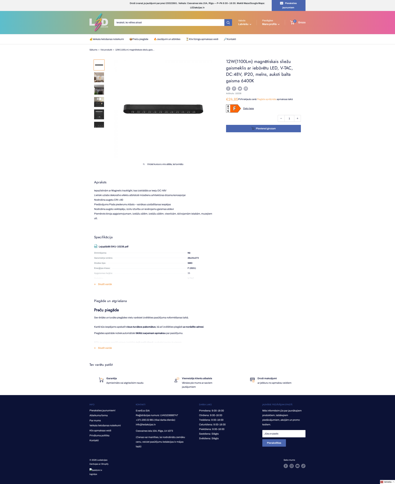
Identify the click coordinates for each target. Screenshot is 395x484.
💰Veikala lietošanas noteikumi (106, 39)
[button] (387, 482)
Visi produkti (106, 50)
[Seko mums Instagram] (291, 466)
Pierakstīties (274, 443)
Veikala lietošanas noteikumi (105, 425)
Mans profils (269, 24)
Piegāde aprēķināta (266, 99)
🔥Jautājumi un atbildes (167, 39)
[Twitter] (240, 88)
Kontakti (94, 440)
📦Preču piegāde (138, 39)
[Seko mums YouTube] (297, 466)
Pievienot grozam (266, 128)
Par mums (95, 420)
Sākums (93, 50)
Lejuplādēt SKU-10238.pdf (113, 246)
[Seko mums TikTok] (303, 466)
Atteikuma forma (98, 415)
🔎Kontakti (230, 39)
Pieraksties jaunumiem (289, 5)
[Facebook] (228, 88)
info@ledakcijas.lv (146, 424)
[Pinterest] (234, 88)
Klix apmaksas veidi (100, 430)
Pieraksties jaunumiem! (102, 410)
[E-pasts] (246, 88)
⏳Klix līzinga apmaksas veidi (202, 39)
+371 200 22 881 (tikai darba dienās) (155, 420)
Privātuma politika (99, 435)
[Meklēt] (228, 22)
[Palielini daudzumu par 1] (297, 118)
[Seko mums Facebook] (286, 466)
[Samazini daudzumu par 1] (281, 118)
